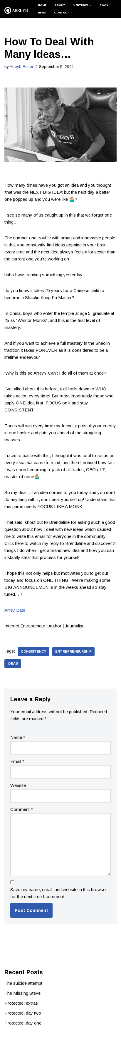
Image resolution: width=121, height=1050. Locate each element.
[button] (90, 5)
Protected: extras (21, 1003)
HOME (42, 5)
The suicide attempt (23, 983)
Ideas (12, 663)
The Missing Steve (22, 993)
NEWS (42, 12)
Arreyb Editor (21, 66)
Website (18, 785)
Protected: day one (22, 1022)
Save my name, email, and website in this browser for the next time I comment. (58, 893)
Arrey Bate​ (14, 610)
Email (17, 761)
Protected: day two (22, 1012)
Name (17, 737)
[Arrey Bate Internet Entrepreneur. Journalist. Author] (16, 10)
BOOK (104, 5)
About (60, 5)
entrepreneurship (73, 651)
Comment (21, 809)
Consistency (33, 651)
